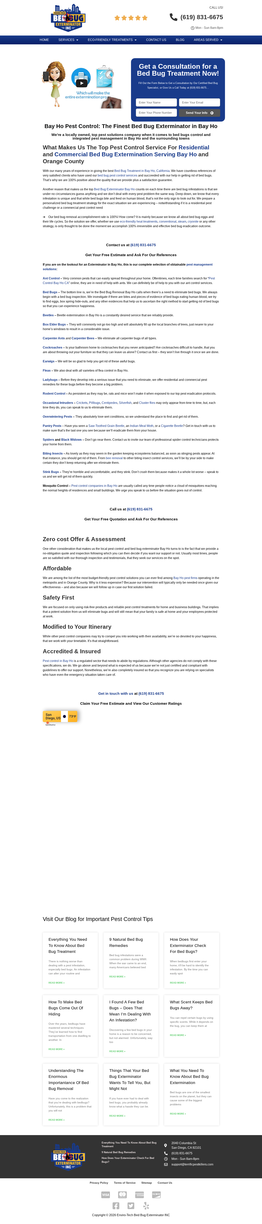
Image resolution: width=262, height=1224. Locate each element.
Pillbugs (94, 402)
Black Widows (71, 439)
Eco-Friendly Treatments (110, 39)
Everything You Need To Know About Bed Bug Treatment (68, 945)
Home (44, 39)
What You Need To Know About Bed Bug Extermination (189, 1076)
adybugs (51, 379)
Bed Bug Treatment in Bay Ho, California (142, 170)
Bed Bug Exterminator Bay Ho (114, 189)
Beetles (48, 315)
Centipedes (109, 402)
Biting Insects (53, 453)
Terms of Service (125, 1182)
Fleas (47, 370)
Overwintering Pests (57, 416)
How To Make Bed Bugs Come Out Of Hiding (66, 1008)
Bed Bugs (50, 292)
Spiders (48, 439)
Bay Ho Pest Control (71, 126)
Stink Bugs (51, 472)
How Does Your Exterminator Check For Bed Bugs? (188, 945)
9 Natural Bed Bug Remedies (119, 1152)
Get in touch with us (115, 694)
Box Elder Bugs (54, 324)
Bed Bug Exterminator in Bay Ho (174, 126)
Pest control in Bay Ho (58, 661)
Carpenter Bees (83, 338)
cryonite (193, 221)
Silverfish (125, 402)
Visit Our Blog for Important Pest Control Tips (98, 919)
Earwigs (48, 361)
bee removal (114, 458)
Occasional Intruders (58, 402)
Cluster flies (147, 402)
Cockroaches (52, 347)
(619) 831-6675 (143, 245)
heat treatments (147, 221)
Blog (180, 39)
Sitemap (146, 1182)
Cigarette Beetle (172, 425)
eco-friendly (128, 221)
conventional (167, 221)
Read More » (57, 982)
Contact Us (156, 39)
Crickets (81, 402)
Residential (194, 147)
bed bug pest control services (117, 175)
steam (182, 221)
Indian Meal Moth (141, 425)
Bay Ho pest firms (185, 578)
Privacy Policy (99, 1182)
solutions (49, 269)
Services (66, 39)
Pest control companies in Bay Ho (94, 485)
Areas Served (206, 39)
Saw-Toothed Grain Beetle (106, 425)
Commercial (71, 154)
